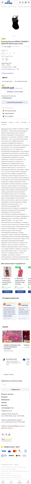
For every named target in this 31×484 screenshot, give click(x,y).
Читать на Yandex (7, 318)
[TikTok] (9, 434)
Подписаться (15, 389)
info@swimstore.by (6, 411)
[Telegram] (6, 434)
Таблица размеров (7, 73)
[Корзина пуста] (28, 2)
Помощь (4, 402)
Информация (5, 399)
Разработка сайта (9, 447)
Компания (4, 397)
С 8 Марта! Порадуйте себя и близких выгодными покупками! (12, 346)
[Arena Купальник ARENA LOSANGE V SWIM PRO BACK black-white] (15, 23)
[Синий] (3, 59)
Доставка (24, 122)
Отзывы (11, 122)
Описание (4, 122)
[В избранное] (25, 46)
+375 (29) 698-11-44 (7, 408)
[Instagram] (2, 434)
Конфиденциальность (7, 464)
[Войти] (25, 2)
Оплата (17, 122)
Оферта (16, 464)
